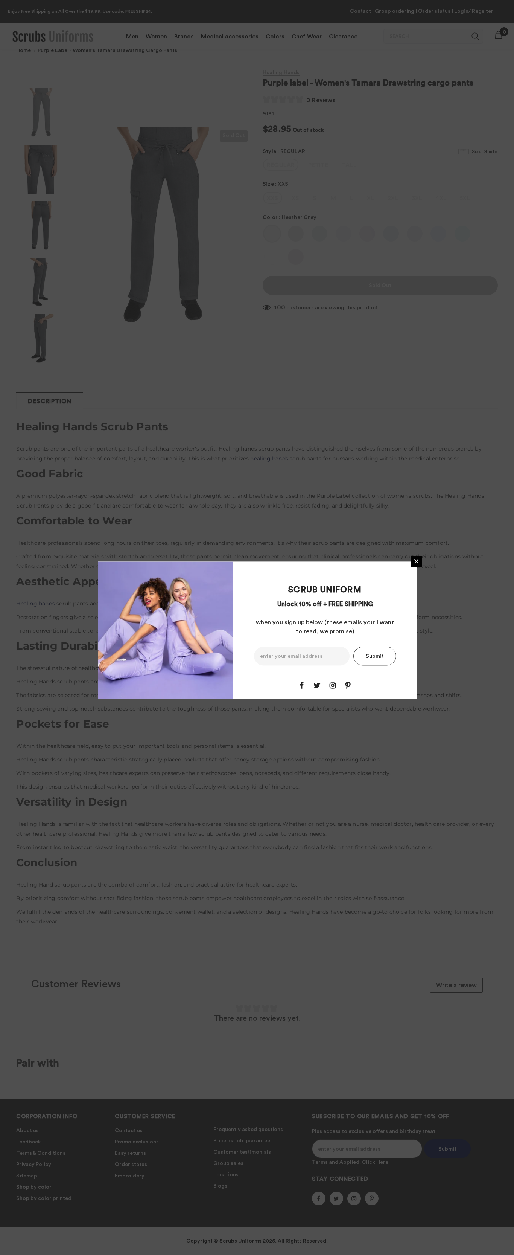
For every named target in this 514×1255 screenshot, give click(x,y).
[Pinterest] (348, 685)
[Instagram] (332, 685)
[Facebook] (301, 685)
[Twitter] (317, 685)
